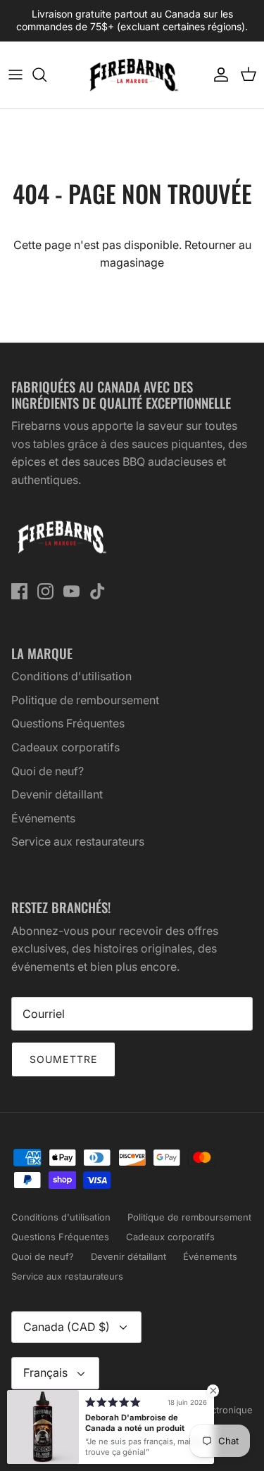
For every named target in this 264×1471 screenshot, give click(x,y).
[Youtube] (71, 591)
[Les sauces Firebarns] (132, 75)
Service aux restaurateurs (77, 841)
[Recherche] (46, 74)
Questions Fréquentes (68, 723)
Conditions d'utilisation (71, 676)
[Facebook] (19, 591)
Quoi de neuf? (47, 771)
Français (45, 1372)
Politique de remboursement (85, 700)
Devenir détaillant (57, 794)
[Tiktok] (97, 591)
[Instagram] (45, 591)
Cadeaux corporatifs (65, 747)
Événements (43, 818)
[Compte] (217, 74)
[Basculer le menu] (15, 74)
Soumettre (63, 1059)
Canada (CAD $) (66, 1327)
